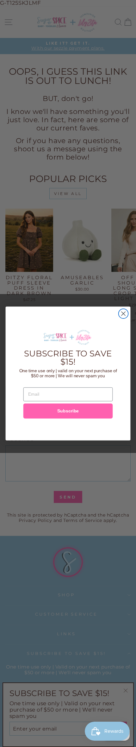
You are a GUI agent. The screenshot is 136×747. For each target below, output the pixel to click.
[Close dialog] (123, 314)
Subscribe (68, 411)
